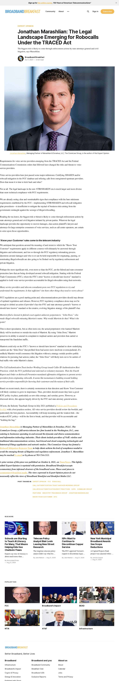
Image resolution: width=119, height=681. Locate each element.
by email (18, 455)
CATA (73, 489)
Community (50, 11)
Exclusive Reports (38, 677)
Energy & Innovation (13, 677)
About (61, 11)
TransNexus (65, 461)
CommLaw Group (84, 489)
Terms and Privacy (65, 677)
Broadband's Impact (13, 669)
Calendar (61, 669)
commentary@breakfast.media (13, 472)
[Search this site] (88, 11)
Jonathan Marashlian (18, 153)
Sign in (95, 11)
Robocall (56, 481)
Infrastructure (10, 665)
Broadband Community (40, 665)
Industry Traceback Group (54, 493)
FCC (49, 481)
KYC (55, 497)
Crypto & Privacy (11, 673)
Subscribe (107, 11)
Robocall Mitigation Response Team (16, 448)
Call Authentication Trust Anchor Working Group (56, 485)
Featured (37, 493)
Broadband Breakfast (34, 57)
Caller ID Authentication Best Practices (51, 489)
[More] (68, 11)
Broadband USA (37, 673)
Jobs (60, 673)
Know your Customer (42, 497)
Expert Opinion (25, 26)
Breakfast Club (37, 669)
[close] (116, 3)
